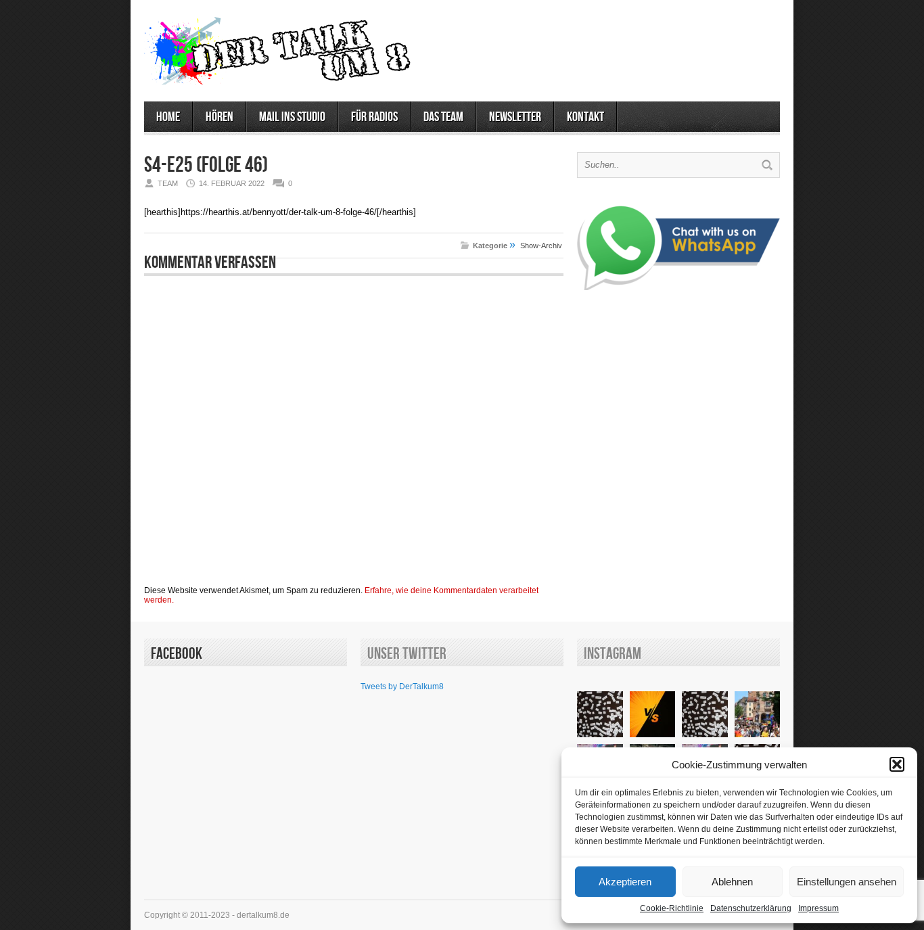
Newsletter (515, 117)
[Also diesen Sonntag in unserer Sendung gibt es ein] (653, 714)
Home (168, 117)
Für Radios (374, 117)
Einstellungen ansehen (846, 881)
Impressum (818, 908)
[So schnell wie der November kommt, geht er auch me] (600, 714)
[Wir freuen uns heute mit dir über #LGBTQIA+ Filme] (758, 714)
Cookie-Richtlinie (671, 908)
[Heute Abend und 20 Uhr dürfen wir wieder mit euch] (705, 714)
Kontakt (585, 117)
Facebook (176, 654)
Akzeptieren (625, 881)
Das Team (443, 117)
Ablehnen (732, 881)
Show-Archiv (541, 245)
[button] (897, 764)
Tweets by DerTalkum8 (402, 686)
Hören (219, 117)
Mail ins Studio (292, 117)
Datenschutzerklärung (750, 908)
